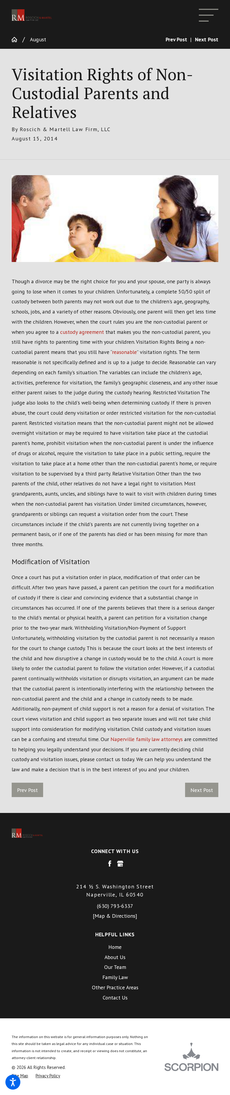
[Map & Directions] (115, 915)
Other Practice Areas (115, 987)
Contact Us (115, 997)
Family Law (115, 977)
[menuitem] (115, 947)
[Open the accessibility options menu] (12, 1082)
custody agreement (82, 331)
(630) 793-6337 (115, 905)
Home (115, 946)
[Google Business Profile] (120, 864)
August (38, 39)
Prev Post (27, 790)
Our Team (115, 967)
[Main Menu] (208, 15)
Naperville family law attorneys (147, 739)
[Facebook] (110, 864)
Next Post (201, 790)
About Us (115, 957)
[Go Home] (17, 39)
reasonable (124, 352)
